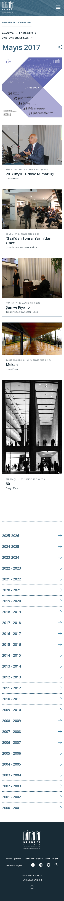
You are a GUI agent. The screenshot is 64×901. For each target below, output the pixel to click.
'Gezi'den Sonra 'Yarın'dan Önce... (28, 240)
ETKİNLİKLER (26, 33)
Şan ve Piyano (18, 307)
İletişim (55, 858)
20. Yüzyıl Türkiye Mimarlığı (30, 174)
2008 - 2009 (11, 720)
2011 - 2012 (11, 688)
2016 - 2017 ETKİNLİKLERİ (15, 37)
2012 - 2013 (11, 677)
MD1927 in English (14, 865)
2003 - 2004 (11, 775)
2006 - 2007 (11, 742)
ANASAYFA (8, 33)
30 (8, 483)
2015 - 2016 (11, 644)
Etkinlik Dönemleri (17, 22)
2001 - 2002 (11, 796)
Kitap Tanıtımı (14, 169)
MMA (48, 858)
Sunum (9, 234)
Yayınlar (39, 858)
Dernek (9, 858)
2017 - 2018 (11, 622)
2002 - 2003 (11, 786)
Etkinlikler (29, 858)
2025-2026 (10, 535)
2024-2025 (10, 546)
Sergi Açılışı (12, 479)
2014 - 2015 (11, 655)
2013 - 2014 (11, 666)
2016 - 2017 (11, 633)
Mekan (12, 364)
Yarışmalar (18, 858)
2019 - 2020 (11, 600)
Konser (10, 303)
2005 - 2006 (11, 753)
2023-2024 (10, 557)
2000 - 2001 (11, 807)
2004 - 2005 (11, 764)
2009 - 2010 (11, 709)
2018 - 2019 (11, 611)
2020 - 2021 (11, 590)
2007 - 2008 (11, 731)
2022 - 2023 (11, 568)
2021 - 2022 (11, 579)
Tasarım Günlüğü (15, 360)
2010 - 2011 (11, 698)
